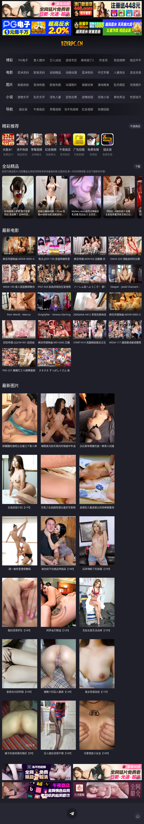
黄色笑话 (119, 97)
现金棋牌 (119, 60)
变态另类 (135, 72)
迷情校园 (87, 97)
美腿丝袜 (87, 85)
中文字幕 (103, 72)
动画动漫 (71, 72)
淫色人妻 (55, 97)
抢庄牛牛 (135, 60)
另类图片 (135, 85)
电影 (9, 72)
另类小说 (103, 97)
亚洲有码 (87, 72)
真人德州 (39, 60)
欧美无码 (39, 72)
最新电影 (10, 230)
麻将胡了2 (87, 60)
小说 (9, 97)
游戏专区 (71, 60)
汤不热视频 (71, 109)
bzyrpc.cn (72, 43)
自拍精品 (55, 72)
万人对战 (55, 60)
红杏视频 (87, 109)
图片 (9, 84)
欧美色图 (55, 85)
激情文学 (23, 97)
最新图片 (10, 385)
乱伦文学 (39, 97)
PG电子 (23, 60)
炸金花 (103, 60)
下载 (137, 166)
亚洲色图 (39, 85)
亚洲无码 (23, 72)
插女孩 (23, 109)
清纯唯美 (103, 85)
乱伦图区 (119, 85)
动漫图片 (71, 85)
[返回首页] (137, 816)
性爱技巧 (135, 97)
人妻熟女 (119, 72)
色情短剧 (103, 109)
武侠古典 (71, 97)
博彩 (9, 60)
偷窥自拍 (23, 85)
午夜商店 (39, 109)
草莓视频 (55, 109)
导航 (9, 109)
